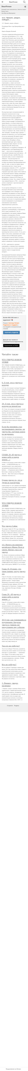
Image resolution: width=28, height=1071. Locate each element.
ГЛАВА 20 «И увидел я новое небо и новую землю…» (12, 457)
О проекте (10, 705)
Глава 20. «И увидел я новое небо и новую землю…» (11, 597)
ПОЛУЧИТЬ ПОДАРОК (11, 332)
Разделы (16, 705)
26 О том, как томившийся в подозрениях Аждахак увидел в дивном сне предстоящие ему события (14, 623)
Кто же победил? (9, 664)
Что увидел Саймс (10, 526)
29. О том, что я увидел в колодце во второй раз (12, 404)
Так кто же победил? (11, 646)
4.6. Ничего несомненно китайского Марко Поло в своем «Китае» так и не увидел (13, 548)
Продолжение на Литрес (11, 345)
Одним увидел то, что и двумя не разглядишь (12, 481)
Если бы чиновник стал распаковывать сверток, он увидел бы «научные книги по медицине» (13, 430)
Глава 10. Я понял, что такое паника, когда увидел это (13, 571)
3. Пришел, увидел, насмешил (10, 684)
